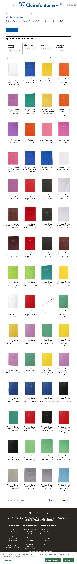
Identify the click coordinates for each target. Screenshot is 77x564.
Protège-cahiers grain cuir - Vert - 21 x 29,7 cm (13, 429)
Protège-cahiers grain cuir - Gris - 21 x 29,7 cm (13, 487)
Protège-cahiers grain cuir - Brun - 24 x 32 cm (64, 255)
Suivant (66, 500)
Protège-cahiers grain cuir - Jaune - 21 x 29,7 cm (64, 284)
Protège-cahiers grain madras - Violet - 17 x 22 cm (13, 371)
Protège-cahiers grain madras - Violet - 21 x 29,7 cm (30, 342)
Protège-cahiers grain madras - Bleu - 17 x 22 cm (30, 400)
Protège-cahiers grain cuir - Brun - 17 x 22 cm (13, 255)
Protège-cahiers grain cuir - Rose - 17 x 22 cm (64, 141)
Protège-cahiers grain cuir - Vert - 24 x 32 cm (30, 111)
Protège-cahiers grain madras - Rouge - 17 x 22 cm (30, 429)
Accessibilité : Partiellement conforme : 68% (30, 546)
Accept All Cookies (53, 560)
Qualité (13, 533)
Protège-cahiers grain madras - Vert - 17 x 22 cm (47, 342)
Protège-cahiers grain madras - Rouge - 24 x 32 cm (64, 429)
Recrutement (13, 540)
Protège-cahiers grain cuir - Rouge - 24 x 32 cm (30, 255)
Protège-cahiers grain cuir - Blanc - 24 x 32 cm (63, 226)
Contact (47, 544)
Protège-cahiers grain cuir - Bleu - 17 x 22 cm (47, 169)
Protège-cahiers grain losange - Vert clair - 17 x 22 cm (30, 284)
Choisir (59, 58)
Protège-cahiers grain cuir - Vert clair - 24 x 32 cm (63, 458)
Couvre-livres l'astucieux (47, 312)
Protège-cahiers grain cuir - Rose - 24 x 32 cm (13, 169)
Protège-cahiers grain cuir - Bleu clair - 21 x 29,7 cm (64, 487)
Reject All (68, 560)
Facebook (68, 4)
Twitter (71, 4)
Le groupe (13, 536)
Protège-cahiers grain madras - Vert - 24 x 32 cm (30, 371)
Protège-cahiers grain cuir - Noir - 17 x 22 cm (47, 226)
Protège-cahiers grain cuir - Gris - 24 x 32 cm (47, 487)
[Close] (74, 555)
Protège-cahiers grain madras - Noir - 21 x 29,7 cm (64, 400)
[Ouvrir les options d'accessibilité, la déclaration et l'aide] (57, 5)
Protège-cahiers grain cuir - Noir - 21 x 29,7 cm (47, 197)
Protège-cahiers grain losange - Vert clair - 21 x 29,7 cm (13, 284)
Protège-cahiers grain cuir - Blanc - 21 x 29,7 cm (63, 169)
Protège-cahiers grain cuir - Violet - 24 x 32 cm (13, 141)
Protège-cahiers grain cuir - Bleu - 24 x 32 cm (30, 81)
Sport (30, 533)
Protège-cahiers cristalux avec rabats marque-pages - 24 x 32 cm (13, 82)
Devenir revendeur (13, 538)
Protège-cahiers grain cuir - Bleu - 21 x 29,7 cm (30, 169)
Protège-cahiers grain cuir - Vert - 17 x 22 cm (47, 284)
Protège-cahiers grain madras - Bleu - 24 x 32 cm (47, 400)
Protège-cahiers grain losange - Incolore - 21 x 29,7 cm (13, 313)
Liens (13, 543)
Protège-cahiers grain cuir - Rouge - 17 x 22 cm (30, 226)
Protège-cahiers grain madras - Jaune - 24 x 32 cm (47, 371)
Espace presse (47, 529)
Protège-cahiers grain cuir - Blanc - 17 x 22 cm (63, 197)
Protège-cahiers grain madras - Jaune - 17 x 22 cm (64, 342)
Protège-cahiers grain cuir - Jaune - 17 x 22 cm (47, 81)
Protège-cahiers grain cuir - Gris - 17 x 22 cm (30, 487)
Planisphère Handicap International (47, 540)
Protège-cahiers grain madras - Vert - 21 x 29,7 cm (64, 313)
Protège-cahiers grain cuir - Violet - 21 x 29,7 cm (13, 197)
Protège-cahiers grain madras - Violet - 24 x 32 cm (64, 371)
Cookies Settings (9, 560)
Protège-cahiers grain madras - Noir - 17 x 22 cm (47, 429)
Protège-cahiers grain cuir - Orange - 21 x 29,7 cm (64, 81)
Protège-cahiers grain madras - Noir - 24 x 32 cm (13, 458)
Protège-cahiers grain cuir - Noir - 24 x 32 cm (47, 255)
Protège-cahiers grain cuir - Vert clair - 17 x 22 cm (47, 458)
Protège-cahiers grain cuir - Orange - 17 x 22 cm (64, 112)
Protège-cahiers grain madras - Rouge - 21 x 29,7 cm (30, 313)
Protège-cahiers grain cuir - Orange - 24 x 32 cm (30, 141)
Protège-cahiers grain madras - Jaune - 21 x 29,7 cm (13, 342)
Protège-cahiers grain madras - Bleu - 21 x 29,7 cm (13, 400)
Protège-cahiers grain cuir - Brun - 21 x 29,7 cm (13, 226)
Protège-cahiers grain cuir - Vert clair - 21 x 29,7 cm (30, 458)
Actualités (47, 532)
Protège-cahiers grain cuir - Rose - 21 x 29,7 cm (47, 141)
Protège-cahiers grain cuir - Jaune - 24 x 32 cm (47, 111)
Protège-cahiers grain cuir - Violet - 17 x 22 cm (13, 111)
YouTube (75, 4)
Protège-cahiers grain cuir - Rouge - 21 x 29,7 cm (30, 197)
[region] (38, 558)
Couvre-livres (13, 29)
